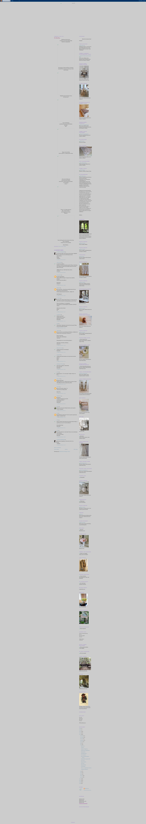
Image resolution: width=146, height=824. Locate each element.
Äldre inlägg (76, 449)
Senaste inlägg (56, 449)
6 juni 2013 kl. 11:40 (61, 327)
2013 (80, 734)
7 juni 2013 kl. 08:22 (61, 403)
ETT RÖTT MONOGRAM (61, 251)
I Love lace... (83, 760)
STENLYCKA (59, 395)
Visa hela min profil (87, 790)
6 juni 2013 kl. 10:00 (61, 285)
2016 (80, 730)
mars (81, 774)
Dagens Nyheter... (83, 761)
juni (81, 744)
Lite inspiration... (83, 754)
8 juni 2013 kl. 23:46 (61, 436)
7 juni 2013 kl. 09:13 (61, 410)
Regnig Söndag (83, 764)
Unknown (58, 330)
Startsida (66, 449)
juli (80, 743)
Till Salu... (82, 747)
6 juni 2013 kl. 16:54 (61, 352)
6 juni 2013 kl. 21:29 (61, 384)
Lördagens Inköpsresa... (84, 769)
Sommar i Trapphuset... (84, 748)
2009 (80, 783)
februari (81, 775)
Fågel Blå (87, 788)
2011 (80, 780)
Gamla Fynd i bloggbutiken (85, 750)
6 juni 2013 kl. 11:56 (61, 345)
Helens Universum (60, 347)
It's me (58, 371)
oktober (81, 738)
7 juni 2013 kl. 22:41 (61, 427)
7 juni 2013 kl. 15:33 (61, 417)
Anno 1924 (58, 378)
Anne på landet (59, 262)
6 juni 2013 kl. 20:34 (61, 376)
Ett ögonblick (59, 275)
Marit (58, 419)
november (81, 737)
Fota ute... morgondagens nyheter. (86, 767)
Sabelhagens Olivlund (60, 363)
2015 (80, 731)
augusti (81, 741)
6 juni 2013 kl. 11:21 (61, 321)
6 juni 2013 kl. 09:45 (61, 259)
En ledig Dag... (83, 766)
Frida (58, 430)
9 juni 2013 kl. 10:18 (61, 444)
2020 (80, 728)
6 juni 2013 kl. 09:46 (61, 272)
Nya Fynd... (83, 763)
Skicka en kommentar (57, 447)
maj (80, 771)
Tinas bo (58, 386)
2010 (80, 781)
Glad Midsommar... (84, 753)
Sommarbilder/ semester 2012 (85, 758)
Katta (58, 323)
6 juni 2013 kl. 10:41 (61, 311)
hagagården (59, 354)
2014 (80, 732)
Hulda (58, 406)
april (81, 772)
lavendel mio (59, 314)
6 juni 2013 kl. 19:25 (61, 369)
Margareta (58, 287)
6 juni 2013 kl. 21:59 (61, 393)
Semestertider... (83, 751)
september (81, 740)
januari (81, 777)
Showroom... (83, 745)
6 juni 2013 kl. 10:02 (61, 295)
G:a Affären (58, 298)
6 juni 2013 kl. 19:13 (61, 361)
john (57, 413)
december (81, 735)
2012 (80, 778)
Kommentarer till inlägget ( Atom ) (64, 451)
